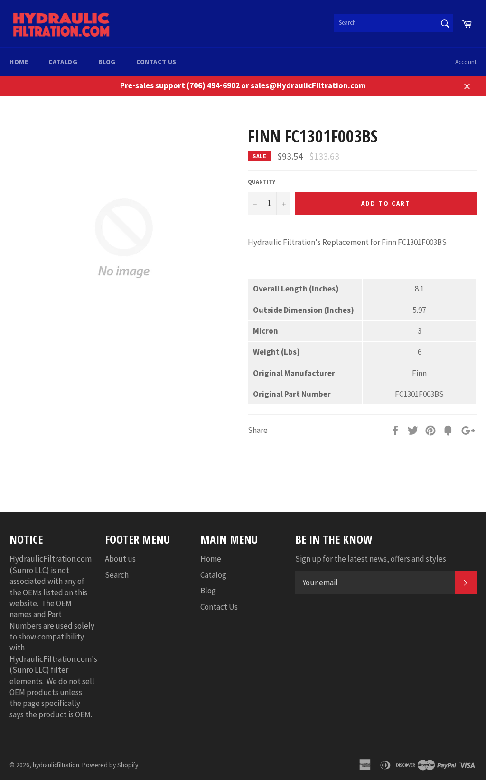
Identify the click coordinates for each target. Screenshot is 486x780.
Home (18, 61)
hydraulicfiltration (56, 765)
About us (120, 559)
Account (466, 62)
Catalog (62, 61)
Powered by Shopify (110, 765)
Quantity (261, 181)
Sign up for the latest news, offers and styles (370, 559)
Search (117, 575)
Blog (107, 61)
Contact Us (156, 61)
